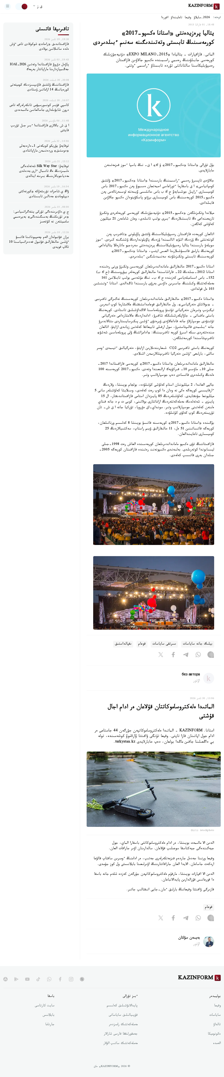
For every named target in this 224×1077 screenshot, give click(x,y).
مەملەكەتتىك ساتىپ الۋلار (120, 1043)
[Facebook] (173, 655)
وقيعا (188, 18)
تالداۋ (217, 1025)
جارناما (49, 1025)
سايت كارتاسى (44, 1006)
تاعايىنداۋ (176, 18)
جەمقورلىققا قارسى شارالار (121, 1034)
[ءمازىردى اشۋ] (7, 6)
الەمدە (217, 1043)
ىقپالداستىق (123, 644)
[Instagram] (210, 655)
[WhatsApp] (198, 655)
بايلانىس (48, 1015)
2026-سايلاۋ (202, 18)
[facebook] (60, 979)
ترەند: (217, 18)
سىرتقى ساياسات (164, 644)
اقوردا (164, 18)
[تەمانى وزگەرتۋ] (21, 6)
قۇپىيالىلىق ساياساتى (123, 1015)
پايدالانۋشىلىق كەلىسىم (122, 1006)
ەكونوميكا (214, 1034)
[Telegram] (185, 655)
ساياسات (215, 1015)
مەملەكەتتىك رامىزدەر (123, 1025)
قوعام (142, 644)
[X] (160, 655)
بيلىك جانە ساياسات (197, 644)
